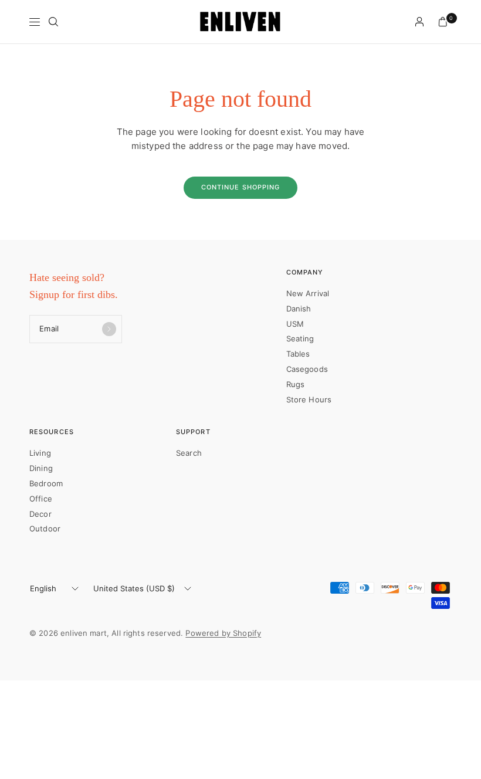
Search (189, 453)
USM (295, 323)
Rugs (295, 384)
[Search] (53, 21)
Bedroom (46, 483)
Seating (300, 338)
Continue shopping (240, 187)
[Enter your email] (109, 329)
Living (40, 453)
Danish (298, 308)
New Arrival (308, 293)
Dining (41, 468)
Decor (40, 514)
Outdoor (44, 528)
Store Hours (309, 399)
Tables (298, 353)
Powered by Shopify (223, 633)
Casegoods (307, 369)
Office (40, 498)
